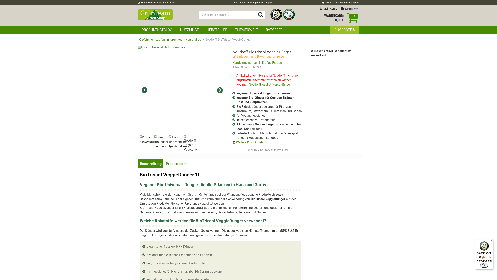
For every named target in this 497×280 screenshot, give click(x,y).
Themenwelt (246, 30)
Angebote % (344, 30)
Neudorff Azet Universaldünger (269, 84)
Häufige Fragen (271, 63)
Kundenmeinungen (245, 63)
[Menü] (490, 241)
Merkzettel (352, 9)
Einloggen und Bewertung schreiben (261, 56)
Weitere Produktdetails (251, 142)
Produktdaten (176, 164)
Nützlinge (189, 30)
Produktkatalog (157, 30)
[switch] (484, 265)
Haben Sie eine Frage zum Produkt (266, 149)
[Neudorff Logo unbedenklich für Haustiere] (182, 90)
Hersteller (217, 30)
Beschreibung (151, 164)
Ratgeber (274, 30)
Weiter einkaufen (153, 39)
